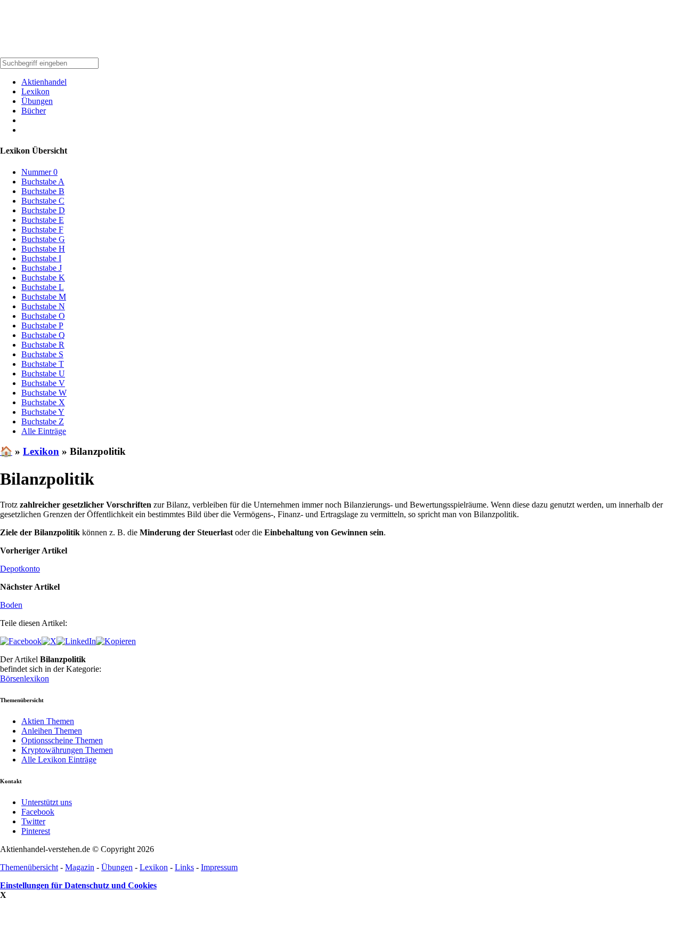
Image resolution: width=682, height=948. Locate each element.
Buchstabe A (42, 181)
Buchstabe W (44, 392)
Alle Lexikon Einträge (58, 759)
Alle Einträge (43, 431)
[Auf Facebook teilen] (21, 641)
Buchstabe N (43, 306)
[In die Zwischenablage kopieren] (116, 641)
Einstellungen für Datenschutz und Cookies (78, 885)
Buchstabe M (43, 296)
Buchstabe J (41, 267)
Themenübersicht (29, 867)
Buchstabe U (43, 373)
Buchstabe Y (42, 411)
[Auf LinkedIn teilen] (76, 641)
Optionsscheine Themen (62, 740)
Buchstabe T (42, 363)
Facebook (37, 811)
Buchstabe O (43, 315)
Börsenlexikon (24, 678)
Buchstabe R (42, 344)
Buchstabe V (43, 383)
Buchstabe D (43, 210)
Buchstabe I (41, 258)
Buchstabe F (42, 229)
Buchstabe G (43, 239)
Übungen (37, 101)
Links (184, 867)
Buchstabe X (43, 402)
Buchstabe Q (43, 335)
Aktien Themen (47, 721)
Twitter (33, 821)
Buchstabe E (42, 219)
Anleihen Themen (51, 730)
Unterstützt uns (46, 802)
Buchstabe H (43, 248)
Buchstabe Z (42, 421)
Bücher (33, 110)
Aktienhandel (44, 81)
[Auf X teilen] (49, 641)
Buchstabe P (42, 325)
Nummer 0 (39, 171)
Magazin (79, 867)
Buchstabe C (42, 200)
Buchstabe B (42, 191)
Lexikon (35, 91)
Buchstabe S (42, 354)
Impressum (219, 867)
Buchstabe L (42, 287)
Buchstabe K (43, 277)
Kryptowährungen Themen (67, 749)
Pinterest (35, 830)
